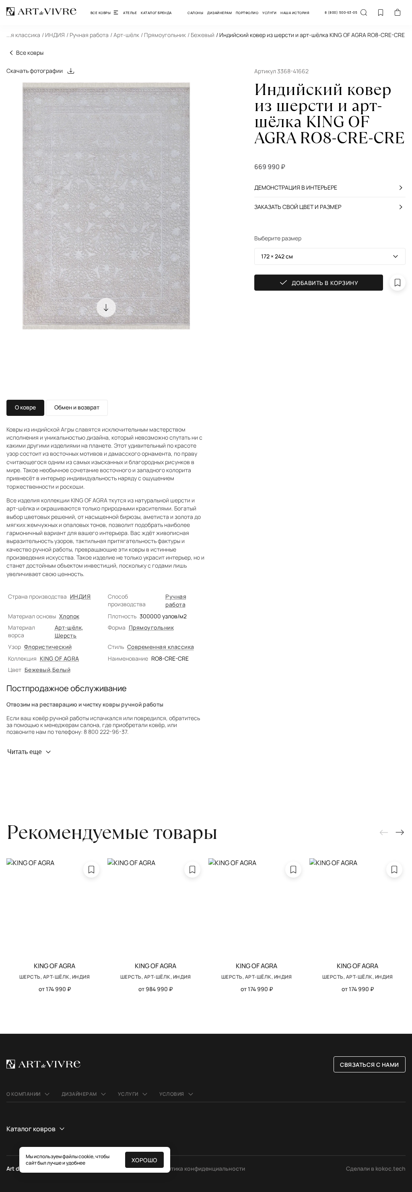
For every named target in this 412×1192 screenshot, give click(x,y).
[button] (206, 37)
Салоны (195, 12)
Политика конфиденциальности (201, 1168)
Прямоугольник (151, 627)
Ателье (130, 12)
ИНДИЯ (80, 596)
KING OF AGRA (59, 658)
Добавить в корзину (325, 283)
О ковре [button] (25, 407)
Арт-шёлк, (69, 627)
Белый (61, 669)
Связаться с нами (369, 1064)
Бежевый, (38, 669)
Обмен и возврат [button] (76, 407)
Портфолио (247, 12)
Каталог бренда (156, 12)
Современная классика (160, 647)
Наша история (294, 12)
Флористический (48, 647)
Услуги (269, 12)
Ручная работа (175, 600)
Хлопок (69, 616)
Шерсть (66, 635)
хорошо (144, 1160)
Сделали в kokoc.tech (376, 1168)
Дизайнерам (219, 12)
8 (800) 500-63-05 (341, 12)
